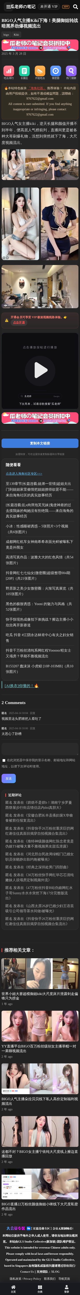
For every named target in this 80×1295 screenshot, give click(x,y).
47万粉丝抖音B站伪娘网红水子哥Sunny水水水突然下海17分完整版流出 (39, 893)
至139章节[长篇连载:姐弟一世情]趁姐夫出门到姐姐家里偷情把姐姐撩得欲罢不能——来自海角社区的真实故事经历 (39, 489)
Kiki (16, 34)
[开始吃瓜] (40, 72)
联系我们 (50, 1278)
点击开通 (19, 322)
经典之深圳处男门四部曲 (47, 867)
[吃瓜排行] (9, 72)
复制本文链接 (40, 443)
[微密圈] (55, 72)
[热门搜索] (71, 72)
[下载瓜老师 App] (66, 7)
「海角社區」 (37, 88)
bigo (6, 34)
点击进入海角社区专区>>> (24, 473)
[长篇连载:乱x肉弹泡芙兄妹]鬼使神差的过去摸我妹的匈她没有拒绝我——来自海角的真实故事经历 (39, 510)
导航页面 (64, 1278)
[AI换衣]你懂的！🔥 (22, 686)
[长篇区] (24, 72)
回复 (32, 713)
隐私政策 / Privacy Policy (25, 1278)
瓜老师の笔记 (23, 6)
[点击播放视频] (40, 371)
